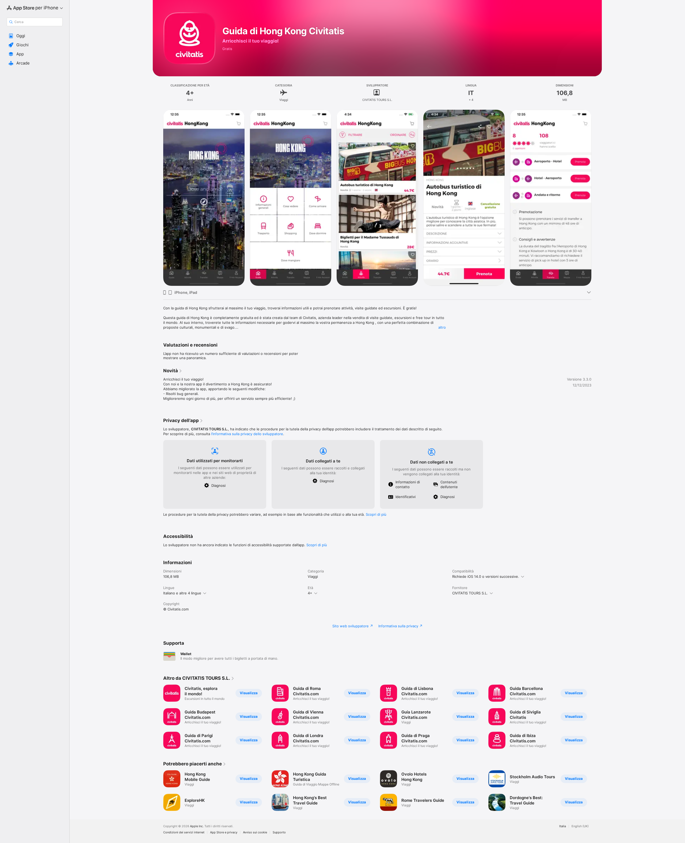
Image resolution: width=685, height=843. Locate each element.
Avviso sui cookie (255, 832)
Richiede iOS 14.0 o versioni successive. (485, 576)
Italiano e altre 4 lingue (182, 593)
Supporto (279, 832)
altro (442, 327)
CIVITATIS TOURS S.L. (470, 593)
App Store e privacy (223, 832)
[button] (34, 36)
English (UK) (580, 826)
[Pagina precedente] (158, 197)
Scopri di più (376, 514)
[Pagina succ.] (596, 197)
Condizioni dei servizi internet (183, 832)
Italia (562, 826)
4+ (310, 593)
